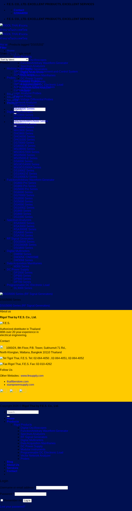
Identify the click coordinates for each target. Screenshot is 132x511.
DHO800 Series (23, 133)
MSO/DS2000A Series (27, 167)
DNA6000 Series (24, 108)
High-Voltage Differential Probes (33, 99)
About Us (13, 97)
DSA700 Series (23, 235)
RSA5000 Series (24, 223)
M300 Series (21, 266)
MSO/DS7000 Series (26, 152)
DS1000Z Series (24, 170)
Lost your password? (12, 506)
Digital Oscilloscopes (33, 59)
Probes (11, 77)
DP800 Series (22, 278)
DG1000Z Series (24, 207)
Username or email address (17, 487)
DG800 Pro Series (25, 182)
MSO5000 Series (24, 155)
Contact (12, 471)
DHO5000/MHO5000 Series (31, 121)
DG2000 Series (23, 198)
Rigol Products (23, 56)
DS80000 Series (24, 127)
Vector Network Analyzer (22, 102)
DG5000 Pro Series (26, 189)
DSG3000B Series (25, 244)
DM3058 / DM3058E (26, 257)
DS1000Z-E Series (25, 173)
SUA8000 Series (24, 74)
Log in (27, 500)
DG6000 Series (23, 192)
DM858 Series (22, 254)
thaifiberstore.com (18, 381)
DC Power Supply (32, 78)
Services (12, 100)
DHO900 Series (23, 114)
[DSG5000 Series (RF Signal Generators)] (26, 293)
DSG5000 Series (24, 241)
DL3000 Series (23, 288)
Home (11, 50)
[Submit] (8, 416)
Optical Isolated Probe (27, 83)
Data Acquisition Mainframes (38, 75)
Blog (10, 93)
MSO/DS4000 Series (26, 164)
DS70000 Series (24, 142)
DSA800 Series (23, 232)
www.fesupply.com (32, 375)
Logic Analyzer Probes (27, 93)
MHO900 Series (23, 130)
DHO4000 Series (24, 136)
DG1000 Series (23, 216)
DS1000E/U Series (25, 176)
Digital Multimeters (18, 250)
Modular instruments (19, 68)
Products (13, 421)
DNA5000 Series (24, 105)
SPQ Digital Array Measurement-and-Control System (46, 71)
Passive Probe (23, 96)
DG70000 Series (24, 195)
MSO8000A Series (25, 124)
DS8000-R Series (24, 145)
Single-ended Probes (27, 80)
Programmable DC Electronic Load (42, 84)
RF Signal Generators (34, 69)
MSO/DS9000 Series (26, 117)
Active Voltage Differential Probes (34, 87)
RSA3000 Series (24, 226)
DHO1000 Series (24, 139)
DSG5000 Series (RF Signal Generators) (25, 305)
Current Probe (22, 90)
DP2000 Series (23, 272)
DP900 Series (22, 275)
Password (7, 493)
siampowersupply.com (20, 384)
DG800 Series (22, 213)
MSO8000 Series (24, 148)
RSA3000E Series (25, 229)
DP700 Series (22, 281)
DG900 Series (22, 210)
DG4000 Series (23, 204)
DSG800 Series (23, 247)
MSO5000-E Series (25, 158)
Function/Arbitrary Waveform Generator (44, 63)
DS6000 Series (23, 161)
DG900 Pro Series (25, 186)
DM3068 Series (23, 260)
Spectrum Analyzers (33, 66)
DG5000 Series (23, 201)
